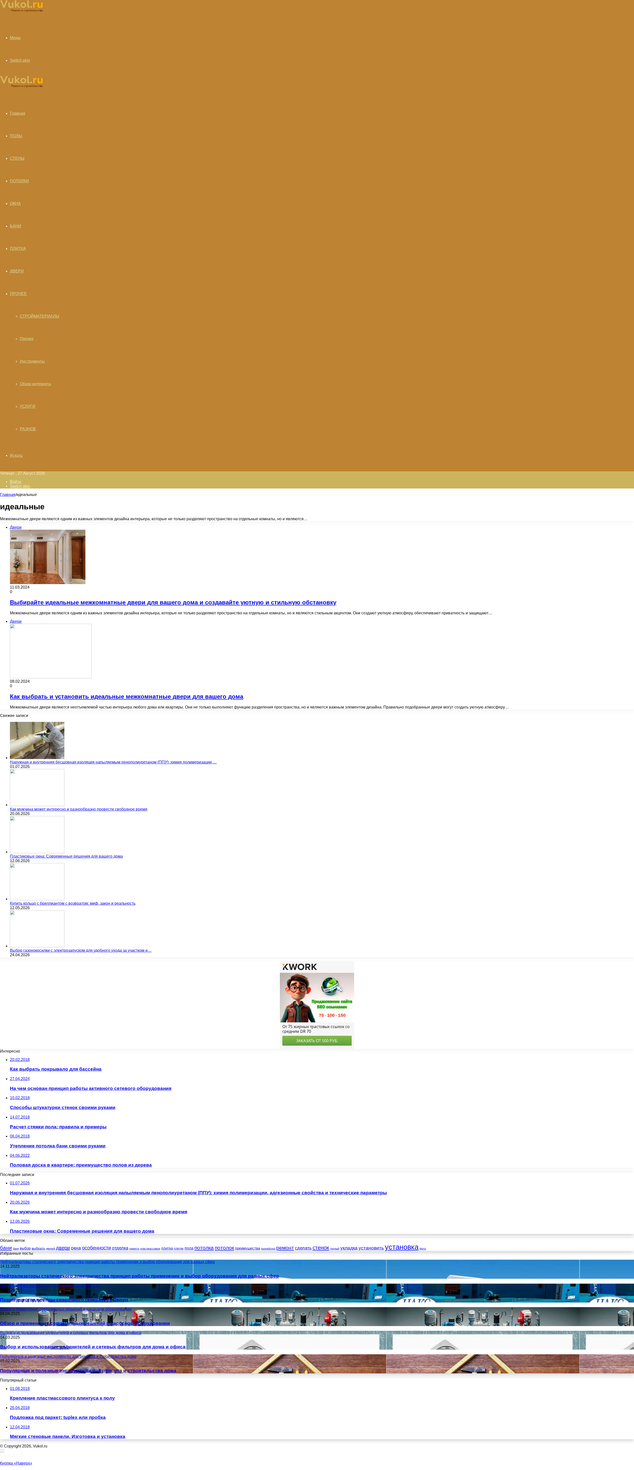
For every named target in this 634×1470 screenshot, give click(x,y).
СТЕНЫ (17, 158)
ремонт (285, 1248)
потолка (204, 1248)
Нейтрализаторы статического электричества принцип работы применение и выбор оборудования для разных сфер (139, 1276)
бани (6, 1248)
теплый (334, 1248)
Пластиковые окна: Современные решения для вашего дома (66, 856)
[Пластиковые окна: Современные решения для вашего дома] (37, 852)
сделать (303, 1248)
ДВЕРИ (17, 271)
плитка (167, 1248)
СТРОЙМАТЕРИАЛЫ (39, 316)
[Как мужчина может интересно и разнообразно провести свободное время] (37, 805)
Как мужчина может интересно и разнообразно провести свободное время (78, 809)
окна (76, 1248)
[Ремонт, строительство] (21, 11)
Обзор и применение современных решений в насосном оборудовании (85, 1323)
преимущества (247, 1248)
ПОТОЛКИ (19, 181)
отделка (120, 1248)
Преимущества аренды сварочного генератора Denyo (64, 1299)
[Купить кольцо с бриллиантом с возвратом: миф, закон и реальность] (37, 899)
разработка (268, 1248)
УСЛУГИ (27, 406)
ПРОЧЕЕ (18, 294)
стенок (321, 1248)
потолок (224, 1248)
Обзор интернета (35, 384)
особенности (96, 1248)
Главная (7, 494)
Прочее (27, 339)
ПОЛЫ (16, 136)
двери (63, 1248)
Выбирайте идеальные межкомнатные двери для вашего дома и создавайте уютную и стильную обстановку (173, 602)
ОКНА (15, 203)
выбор (25, 1248)
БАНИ (15, 226)
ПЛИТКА (18, 248)
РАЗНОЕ (28, 429)
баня (16, 1248)
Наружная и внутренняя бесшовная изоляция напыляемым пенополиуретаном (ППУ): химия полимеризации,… (113, 762)
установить (371, 1248)
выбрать (38, 1248)
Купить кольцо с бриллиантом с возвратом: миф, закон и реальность (72, 903)
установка (402, 1247)
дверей (50, 1248)
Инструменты (32, 361)
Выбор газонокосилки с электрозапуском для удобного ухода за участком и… (81, 950)
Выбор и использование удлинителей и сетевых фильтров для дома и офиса (92, 1346)
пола (189, 1248)
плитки (179, 1248)
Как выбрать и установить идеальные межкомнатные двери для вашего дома (126, 696)
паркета (134, 1248)
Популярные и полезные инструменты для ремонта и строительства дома (88, 1370)
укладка (349, 1248)
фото (423, 1248)
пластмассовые (150, 1248)
